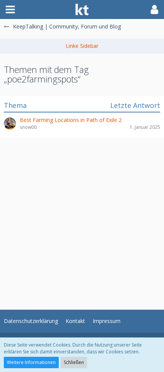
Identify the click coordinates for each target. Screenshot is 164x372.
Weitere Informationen (31, 362)
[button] (10, 9)
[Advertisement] (82, 220)
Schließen (74, 362)
